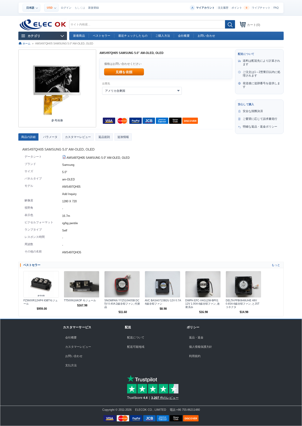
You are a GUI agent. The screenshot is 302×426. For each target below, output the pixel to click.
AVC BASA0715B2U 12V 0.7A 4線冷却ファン (163, 302)
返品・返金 (196, 337)
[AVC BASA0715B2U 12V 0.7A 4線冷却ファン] (162, 284)
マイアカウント (205, 7)
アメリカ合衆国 (115, 90)
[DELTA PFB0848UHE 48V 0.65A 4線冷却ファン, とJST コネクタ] (243, 284)
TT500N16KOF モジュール (80, 300)
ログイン (66, 7)
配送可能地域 (135, 346)
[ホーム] (43, 25)
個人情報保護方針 (200, 346)
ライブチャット (261, 7)
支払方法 (71, 365)
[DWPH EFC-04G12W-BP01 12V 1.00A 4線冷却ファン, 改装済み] (203, 284)
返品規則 (104, 137)
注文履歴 (223, 7)
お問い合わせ (73, 356)
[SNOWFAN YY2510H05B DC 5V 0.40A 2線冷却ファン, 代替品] (122, 284)
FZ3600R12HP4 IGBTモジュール (40, 302)
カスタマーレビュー (78, 137)
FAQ (276, 7)
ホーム (26, 43)
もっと (275, 265)
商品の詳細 (28, 137)
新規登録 (93, 7)
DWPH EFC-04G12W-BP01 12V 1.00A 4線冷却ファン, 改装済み (202, 304)
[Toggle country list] (178, 90)
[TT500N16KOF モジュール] (81, 284)
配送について (135, 337)
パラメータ (50, 137)
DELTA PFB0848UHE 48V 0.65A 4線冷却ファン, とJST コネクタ (242, 304)
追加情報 (123, 137)
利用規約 (195, 356)
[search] (230, 24)
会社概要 (71, 337)
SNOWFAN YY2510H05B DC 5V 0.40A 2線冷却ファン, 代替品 (122, 304)
